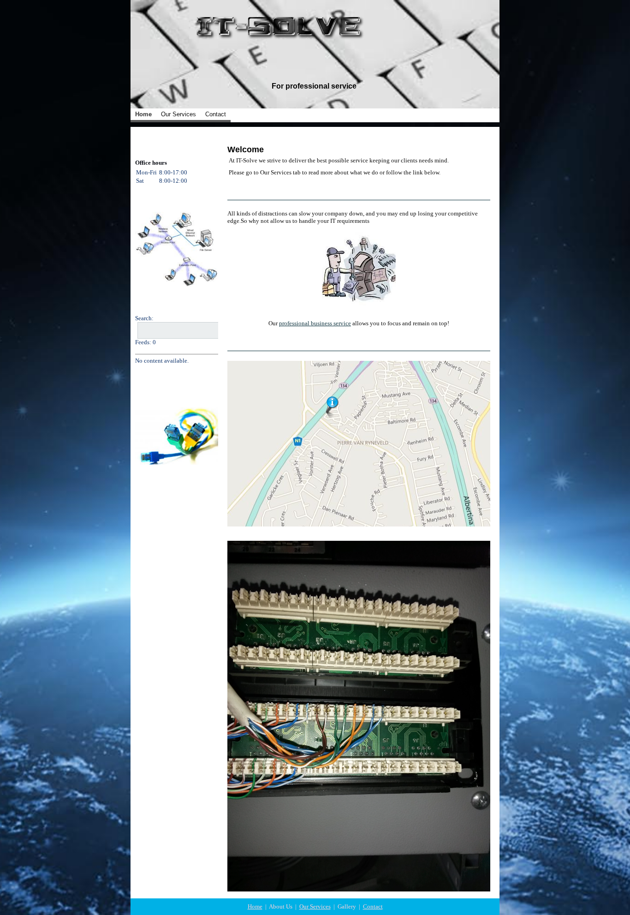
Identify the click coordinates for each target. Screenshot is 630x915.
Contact (215, 114)
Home (143, 114)
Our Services (178, 114)
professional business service (315, 323)
